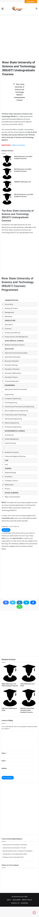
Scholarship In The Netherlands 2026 (15, 854)
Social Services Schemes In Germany (15, 844)
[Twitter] (13, 602)
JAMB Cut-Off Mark (18, 145)
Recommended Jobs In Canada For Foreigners (17, 851)
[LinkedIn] (19, 602)
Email (4, 761)
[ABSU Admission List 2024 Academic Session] (10, 673)
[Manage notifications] (34, 912)
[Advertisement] (19, 36)
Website (4, 768)
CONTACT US (15, 903)
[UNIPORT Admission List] (7, 186)
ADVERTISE (24, 903)
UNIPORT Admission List (22, 182)
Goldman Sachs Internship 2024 (13, 857)
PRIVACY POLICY (27, 900)
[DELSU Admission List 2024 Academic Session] (7, 199)
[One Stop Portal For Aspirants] (19, 8)
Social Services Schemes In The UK (14, 848)
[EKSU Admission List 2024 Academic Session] (7, 161)
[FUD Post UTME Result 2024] (10, 697)
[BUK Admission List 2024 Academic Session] (7, 173)
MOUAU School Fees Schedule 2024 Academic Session (27, 710)
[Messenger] (33, 602)
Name (4, 753)
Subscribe (5, 526)
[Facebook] (6, 602)
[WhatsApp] (19, 607)
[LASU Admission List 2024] (28, 673)
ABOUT (9, 900)
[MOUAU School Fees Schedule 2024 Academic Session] (28, 697)
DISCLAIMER (16, 900)
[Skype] (26, 602)
